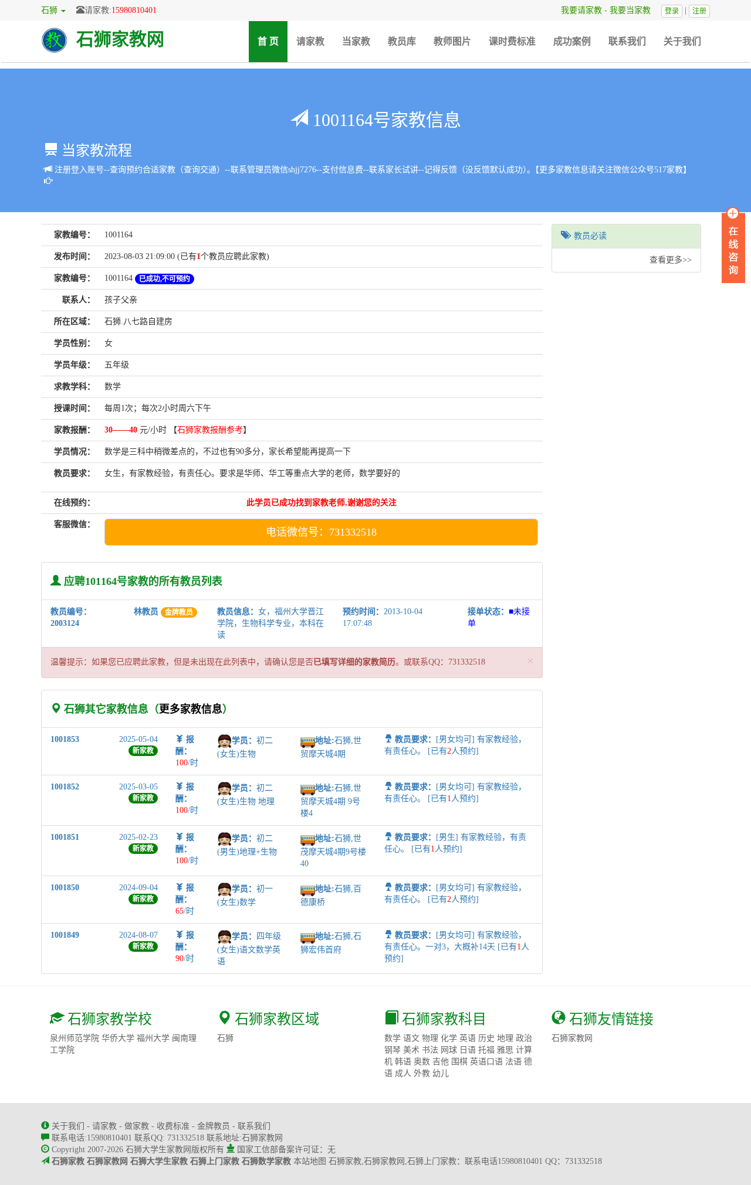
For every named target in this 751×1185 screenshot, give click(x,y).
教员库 (402, 41)
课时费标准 (512, 41)
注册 (699, 11)
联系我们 (627, 41)
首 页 (272, 41)
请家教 (310, 41)
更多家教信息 (190, 709)
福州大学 (153, 1038)
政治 (524, 1038)
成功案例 (572, 41)
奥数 (422, 1061)
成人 (403, 1073)
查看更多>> (670, 260)
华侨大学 (118, 1038)
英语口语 (486, 1061)
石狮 (225, 1038)
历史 (486, 1038)
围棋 (459, 1061)
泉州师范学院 (74, 1038)
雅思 (505, 1050)
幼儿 (440, 1073)
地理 (505, 1038)
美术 (411, 1050)
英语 (467, 1038)
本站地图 (309, 1161)
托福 (486, 1050)
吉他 (440, 1061)
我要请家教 (577, 10)
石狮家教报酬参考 (210, 429)
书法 (430, 1050)
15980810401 (134, 10)
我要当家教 (634, 10)
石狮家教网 (120, 39)
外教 (422, 1073)
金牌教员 (213, 1126)
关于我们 (682, 41)
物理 (430, 1038)
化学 (449, 1038)
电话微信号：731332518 (321, 532)
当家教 (356, 41)
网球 (449, 1050)
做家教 (136, 1126)
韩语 (403, 1061)
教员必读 (588, 235)
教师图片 (452, 41)
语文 (411, 1038)
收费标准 (173, 1126)
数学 (392, 1038)
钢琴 (392, 1050)
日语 (467, 1050)
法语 (513, 1061)
